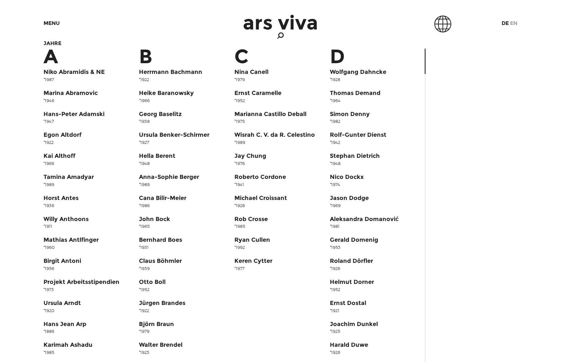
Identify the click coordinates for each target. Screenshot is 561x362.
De (505, 23)
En (513, 23)
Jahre (52, 43)
